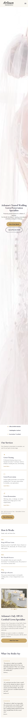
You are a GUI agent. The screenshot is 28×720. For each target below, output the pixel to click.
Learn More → (7, 466)
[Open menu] (25, 3)
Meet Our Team (14, 640)
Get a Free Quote (14, 224)
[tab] (11, 609)
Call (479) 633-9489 (14, 230)
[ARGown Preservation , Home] (9, 3)
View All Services (7, 517)
